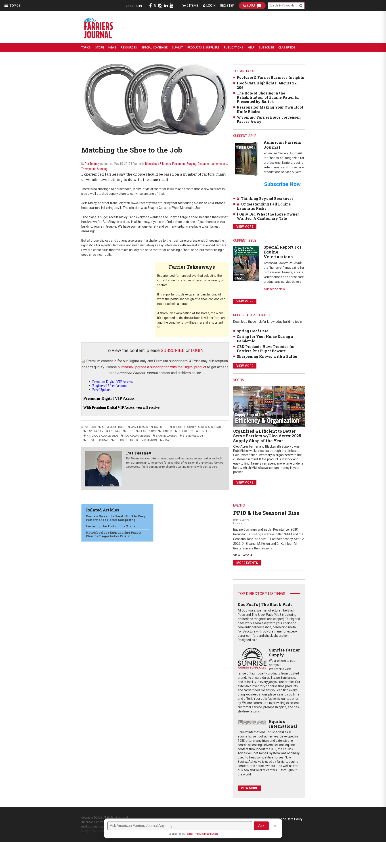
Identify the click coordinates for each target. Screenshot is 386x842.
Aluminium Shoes (113, 427)
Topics (15, 5)
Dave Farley (95, 431)
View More (244, 226)
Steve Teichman (98, 440)
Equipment (179, 163)
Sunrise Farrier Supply (284, 652)
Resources (129, 47)
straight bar (124, 440)
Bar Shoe (160, 427)
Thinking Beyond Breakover (267, 198)
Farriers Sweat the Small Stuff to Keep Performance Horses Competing (116, 518)
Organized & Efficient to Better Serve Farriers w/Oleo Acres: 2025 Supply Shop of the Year (267, 435)
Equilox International (283, 724)
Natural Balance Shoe (102, 435)
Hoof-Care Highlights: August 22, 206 (267, 85)
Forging (191, 163)
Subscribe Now (274, 289)
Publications (233, 47)
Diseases (204, 163)
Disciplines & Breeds (158, 163)
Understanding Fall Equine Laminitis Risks (264, 206)
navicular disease (137, 435)
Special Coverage (154, 47)
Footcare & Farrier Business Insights (270, 77)
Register (227, 5)
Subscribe (134, 6)
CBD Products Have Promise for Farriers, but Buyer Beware (266, 348)
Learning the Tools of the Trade (110, 526)
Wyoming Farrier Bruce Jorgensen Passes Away (269, 119)
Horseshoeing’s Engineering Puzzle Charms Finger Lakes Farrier (114, 534)
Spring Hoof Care (252, 331)
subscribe (173, 350)
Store (99, 47)
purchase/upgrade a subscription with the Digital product (162, 367)
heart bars (147, 431)
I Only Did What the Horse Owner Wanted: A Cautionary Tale (268, 216)
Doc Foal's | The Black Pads (265, 604)
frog (129, 431)
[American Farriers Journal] (246, 159)
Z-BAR (167, 440)
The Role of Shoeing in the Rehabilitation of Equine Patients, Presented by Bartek (268, 97)
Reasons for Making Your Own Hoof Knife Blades (270, 109)
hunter (167, 431)
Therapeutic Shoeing (94, 169)
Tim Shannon (148, 440)
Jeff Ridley (185, 431)
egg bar (114, 431)
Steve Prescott (194, 435)
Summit (177, 47)
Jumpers (205, 431)
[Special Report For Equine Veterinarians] (246, 263)
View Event (241, 555)
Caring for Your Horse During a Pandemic (265, 338)
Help (251, 47)
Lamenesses (219, 163)
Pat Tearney (92, 163)
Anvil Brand (139, 427)
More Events (247, 563)
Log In (211, 5)
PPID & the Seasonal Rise (266, 512)
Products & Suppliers (203, 47)
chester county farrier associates (198, 427)
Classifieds (287, 47)
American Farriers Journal (282, 145)
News (112, 47)
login (197, 350)
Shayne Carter (166, 435)
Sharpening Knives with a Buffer (267, 356)
